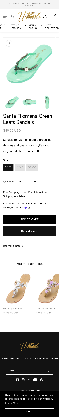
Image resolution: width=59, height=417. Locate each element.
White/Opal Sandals (12, 308)
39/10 (32, 167)
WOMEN (4, 358)
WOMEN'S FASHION (16, 26)
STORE (38, 358)
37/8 (20, 167)
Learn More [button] (12, 403)
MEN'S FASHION (34, 26)
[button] (5, 16)
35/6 (8, 167)
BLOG (45, 358)
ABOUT (19, 358)
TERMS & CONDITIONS (29, 390)
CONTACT (28, 358)
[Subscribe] (47, 370)
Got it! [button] (29, 411)
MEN (12, 358)
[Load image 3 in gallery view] (47, 102)
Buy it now (29, 231)
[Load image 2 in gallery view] (29, 102)
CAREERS (54, 358)
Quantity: (8, 181)
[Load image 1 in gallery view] (12, 102)
